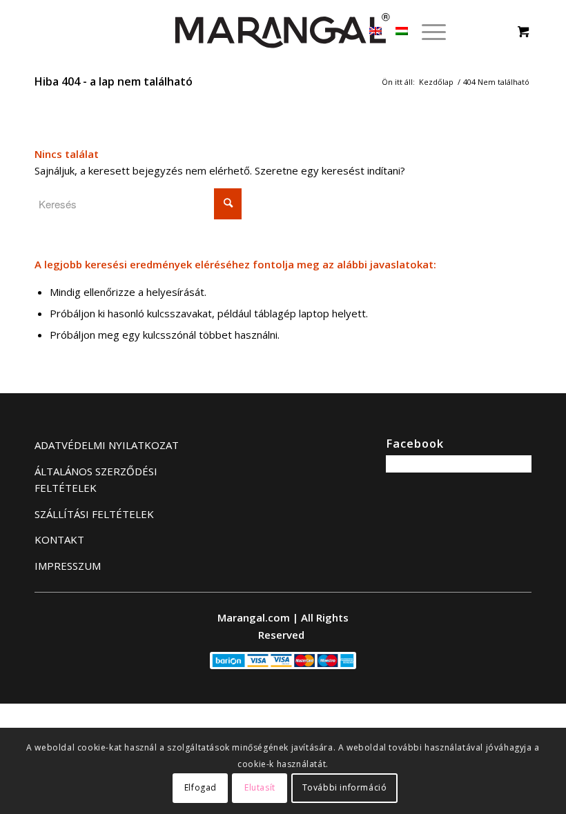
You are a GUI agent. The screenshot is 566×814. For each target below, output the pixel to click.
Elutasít (259, 787)
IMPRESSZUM (68, 566)
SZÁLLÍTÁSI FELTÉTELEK (94, 514)
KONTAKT (59, 539)
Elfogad (200, 787)
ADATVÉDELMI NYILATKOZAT (107, 445)
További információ (344, 787)
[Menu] (427, 31)
